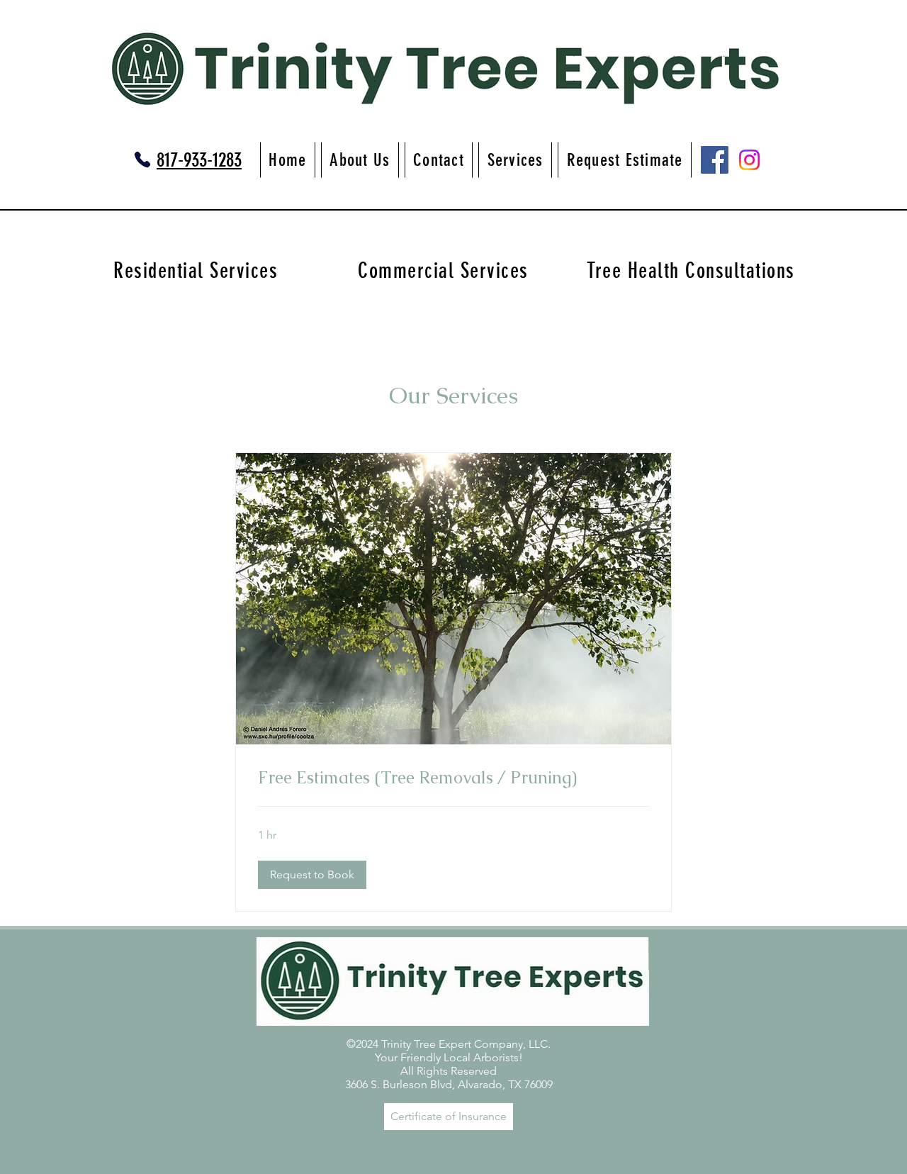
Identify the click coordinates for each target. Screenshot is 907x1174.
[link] (453, 777)
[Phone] (142, 159)
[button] (312, 875)
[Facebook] (714, 160)
